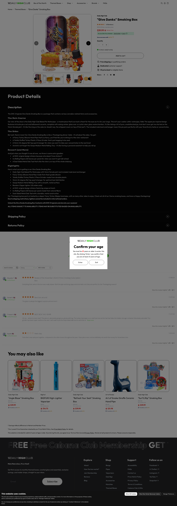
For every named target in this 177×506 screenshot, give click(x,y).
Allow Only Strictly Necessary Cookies (149, 494)
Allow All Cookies (131, 494)
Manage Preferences (168, 494)
